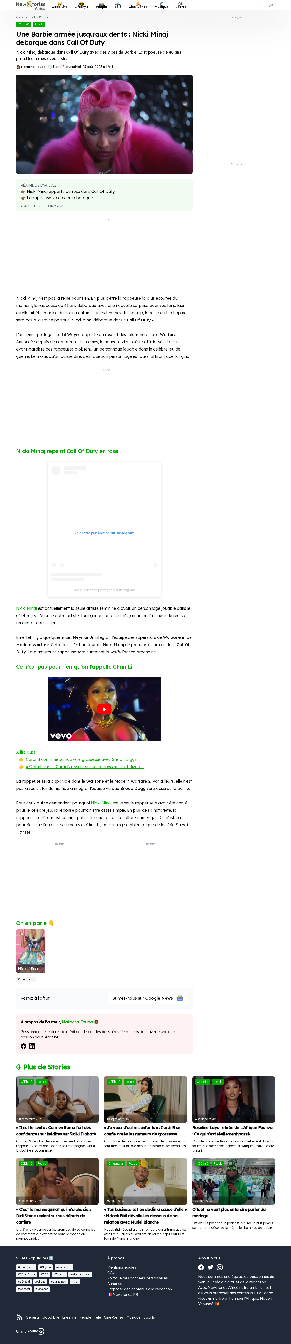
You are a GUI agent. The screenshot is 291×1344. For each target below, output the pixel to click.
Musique (133, 1317)
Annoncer (115, 1283)
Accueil (20, 17)
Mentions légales (121, 1267)
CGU (111, 1272)
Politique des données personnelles (137, 1278)
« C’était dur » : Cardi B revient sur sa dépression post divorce (85, 766)
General (33, 1317)
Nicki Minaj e (103, 803)
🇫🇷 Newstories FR (122, 1294)
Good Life (50, 1317)
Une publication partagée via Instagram (104, 590)
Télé (97, 1317)
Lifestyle (69, 1317)
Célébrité (44, 17)
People (32, 17)
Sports (149, 1317)
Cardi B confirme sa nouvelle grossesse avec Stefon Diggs (81, 759)
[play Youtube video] (104, 709)
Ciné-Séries (114, 1317)
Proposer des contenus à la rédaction (139, 1289)
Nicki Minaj (26, 608)
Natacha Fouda (33, 67)
